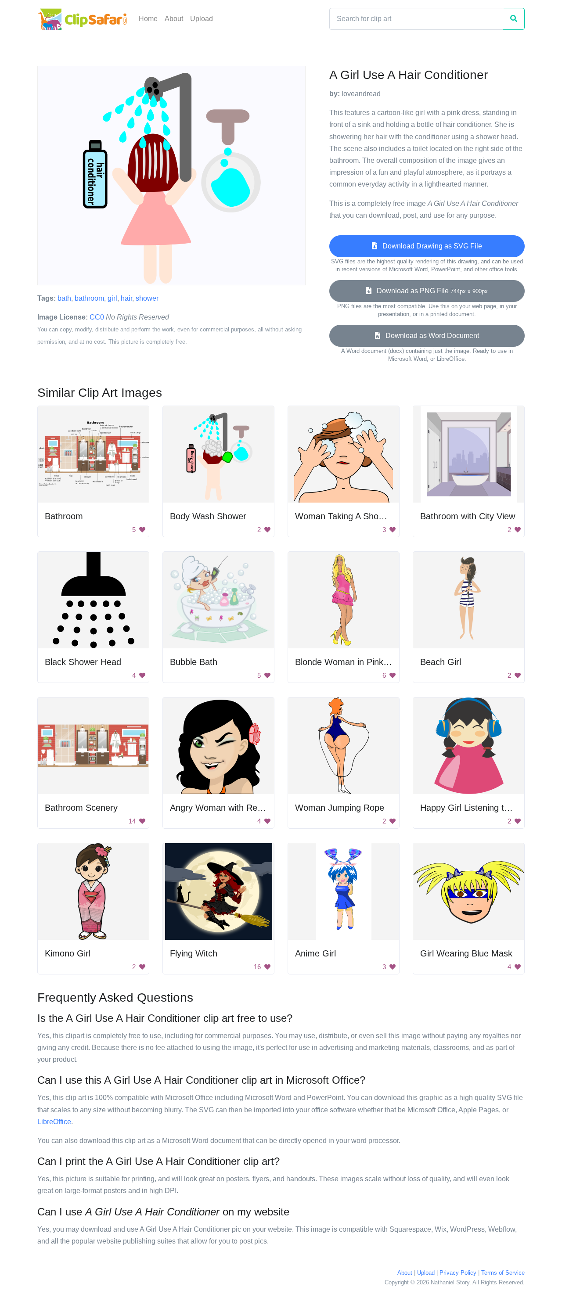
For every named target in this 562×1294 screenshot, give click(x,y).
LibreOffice (54, 1121)
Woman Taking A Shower (344, 516)
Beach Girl (440, 662)
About (174, 18)
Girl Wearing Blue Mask (466, 953)
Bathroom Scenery (81, 807)
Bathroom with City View (467, 516)
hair (126, 298)
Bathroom (64, 516)
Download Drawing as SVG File (429, 246)
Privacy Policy (458, 1272)
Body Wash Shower (208, 516)
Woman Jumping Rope (339, 807)
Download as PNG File (429, 291)
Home (148, 18)
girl (112, 298)
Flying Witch (193, 953)
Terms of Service (503, 1272)
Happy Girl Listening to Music (477, 807)
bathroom (89, 298)
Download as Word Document (429, 335)
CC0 (97, 317)
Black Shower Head (83, 662)
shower (147, 298)
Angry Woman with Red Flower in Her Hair (252, 807)
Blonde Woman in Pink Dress (352, 662)
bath (64, 298)
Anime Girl (315, 953)
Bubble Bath (193, 662)
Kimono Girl (67, 953)
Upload (201, 18)
